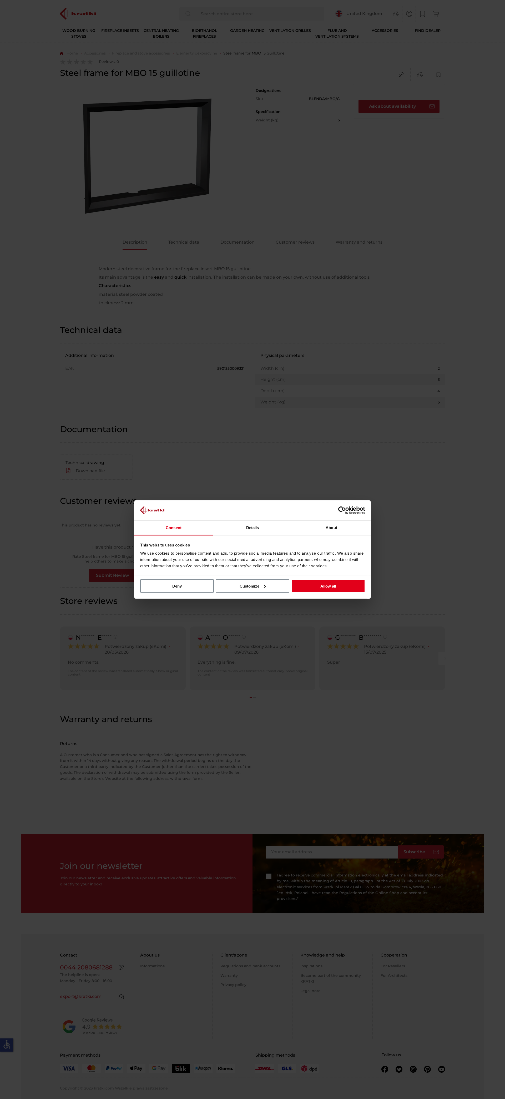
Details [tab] (252, 527)
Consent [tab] (173, 527)
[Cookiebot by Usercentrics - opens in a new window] (342, 510)
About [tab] (331, 527)
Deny (177, 586)
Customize (249, 586)
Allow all (328, 586)
